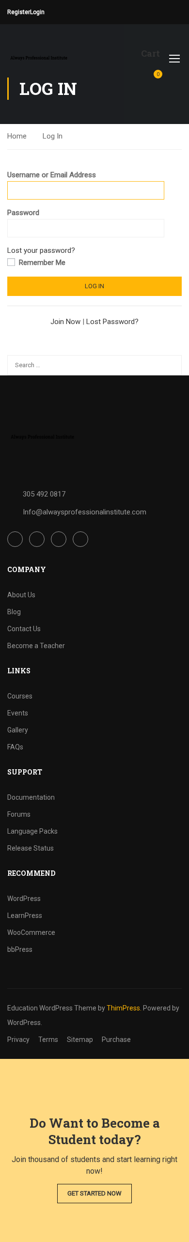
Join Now (65, 321)
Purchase (116, 1039)
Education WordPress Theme (51, 1008)
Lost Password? (112, 321)
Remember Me (41, 262)
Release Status (30, 848)
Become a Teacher (36, 646)
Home (17, 136)
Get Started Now (94, 1193)
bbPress (19, 949)
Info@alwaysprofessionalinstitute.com (84, 512)
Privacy (18, 1039)
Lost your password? (41, 250)
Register (18, 12)
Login (37, 12)
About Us (21, 595)
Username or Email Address (51, 175)
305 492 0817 (44, 494)
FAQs (15, 747)
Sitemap (80, 1039)
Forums (19, 814)
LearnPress (24, 915)
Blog (14, 612)
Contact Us (24, 629)
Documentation (31, 797)
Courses (19, 696)
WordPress (24, 898)
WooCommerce (31, 932)
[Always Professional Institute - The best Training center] (38, 58)
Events (17, 713)
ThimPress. (124, 1008)
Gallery (17, 730)
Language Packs (32, 831)
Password (23, 212)
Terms (48, 1039)
